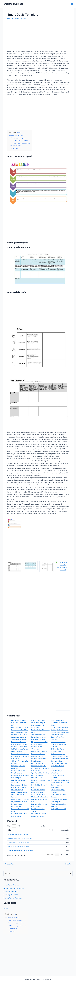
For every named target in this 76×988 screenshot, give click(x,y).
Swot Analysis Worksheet (19, 792)
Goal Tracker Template (18, 742)
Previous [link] (50, 855)
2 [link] (61, 855)
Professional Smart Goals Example (19, 838)
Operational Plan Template (40, 773)
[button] (49, 830)
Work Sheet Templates (38, 723)
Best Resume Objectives (19, 785)
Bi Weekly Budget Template (60, 780)
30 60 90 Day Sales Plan (39, 797)
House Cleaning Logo (10, 891)
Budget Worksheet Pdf (58, 809)
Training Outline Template (59, 730)
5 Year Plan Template (38, 790)
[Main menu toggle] (72, 4)
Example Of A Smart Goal (19, 730)
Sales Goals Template (18, 739)
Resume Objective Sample (20, 754)
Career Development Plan (59, 727)
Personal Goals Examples (19, 735)
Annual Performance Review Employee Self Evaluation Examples (38, 737)
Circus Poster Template (11, 885)
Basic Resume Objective (19, 744)
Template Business (12, 3)
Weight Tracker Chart (38, 720)
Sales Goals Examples (18, 737)
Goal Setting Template (18, 720)
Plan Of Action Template (19, 787)
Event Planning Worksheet (20, 799)
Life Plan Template (17, 790)
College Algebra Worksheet (60, 732)
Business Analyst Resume (59, 756)
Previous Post (8, 864)
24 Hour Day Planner (58, 749)
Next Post (69, 864)
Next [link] (66, 855)
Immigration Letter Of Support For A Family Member (58, 737)
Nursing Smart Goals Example (18, 834)
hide (18, 132)
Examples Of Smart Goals (19, 727)
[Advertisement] (24, 35)
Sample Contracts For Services (13, 888)
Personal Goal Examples (19, 747)
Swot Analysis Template (59, 763)
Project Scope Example (19, 802)
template (6, 908)
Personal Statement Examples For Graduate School (59, 722)
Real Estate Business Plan (39, 751)
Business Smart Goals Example (18, 846)
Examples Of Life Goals (19, 732)
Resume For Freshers (58, 742)
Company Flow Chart (10, 895)
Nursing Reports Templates (12, 898)
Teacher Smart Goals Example (18, 842)
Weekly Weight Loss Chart (60, 782)
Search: (42, 826)
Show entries (14, 826)
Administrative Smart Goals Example (20, 851)
